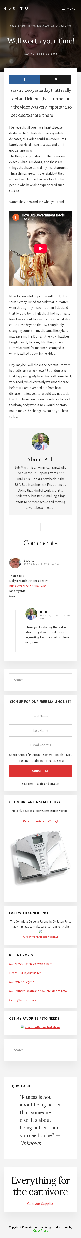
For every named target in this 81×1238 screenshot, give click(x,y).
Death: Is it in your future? (25, 973)
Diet (69, 754)
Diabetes (37, 760)
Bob (43, 612)
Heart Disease (55, 760)
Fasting (23, 760)
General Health (53, 754)
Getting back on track (22, 1000)
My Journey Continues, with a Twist (30, 964)
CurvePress (40, 1230)
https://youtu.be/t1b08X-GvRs (27, 585)
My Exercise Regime (21, 982)
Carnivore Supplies (40, 1204)
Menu (71, 8)
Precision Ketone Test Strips (42, 1027)
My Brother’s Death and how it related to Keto (38, 991)
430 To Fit (17, 10)
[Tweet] (55, 79)
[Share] (24, 79)
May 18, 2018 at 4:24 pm (41, 564)
